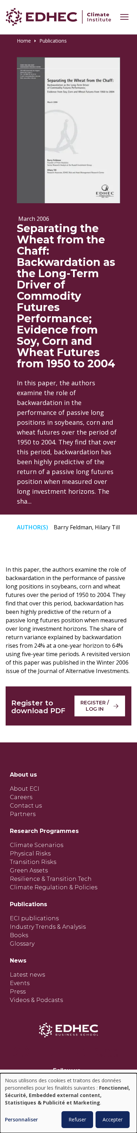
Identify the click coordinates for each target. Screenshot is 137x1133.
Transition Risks (33, 862)
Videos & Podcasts (36, 1000)
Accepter (113, 1119)
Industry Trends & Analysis (48, 926)
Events (20, 983)
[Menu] (124, 17)
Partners (22, 814)
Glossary (22, 943)
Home (24, 41)
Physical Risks (30, 853)
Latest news (27, 974)
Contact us (26, 805)
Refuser (77, 1119)
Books (19, 935)
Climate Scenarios (36, 845)
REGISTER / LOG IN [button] (94, 705)
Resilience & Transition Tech (51, 879)
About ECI (24, 788)
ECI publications (34, 918)
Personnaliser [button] (21, 1120)
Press (18, 991)
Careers (21, 797)
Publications (53, 41)
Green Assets (29, 870)
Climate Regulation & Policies (53, 887)
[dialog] (68, 1103)
